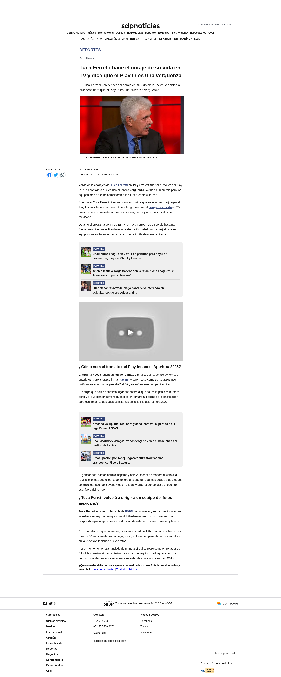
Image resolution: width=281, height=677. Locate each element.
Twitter (110, 569)
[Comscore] (227, 603)
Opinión (120, 32)
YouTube (121, 569)
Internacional (105, 32)
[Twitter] (56, 174)
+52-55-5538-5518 (103, 621)
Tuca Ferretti (87, 58)
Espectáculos (198, 32)
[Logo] (140, 26)
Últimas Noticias (76, 32)
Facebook (99, 569)
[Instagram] (56, 604)
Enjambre (150, 39)
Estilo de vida (135, 32)
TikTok (133, 569)
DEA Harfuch (168, 39)
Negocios (163, 32)
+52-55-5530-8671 (103, 626)
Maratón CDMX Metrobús (122, 39)
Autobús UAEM (91, 39)
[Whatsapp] (62, 174)
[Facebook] (49, 174)
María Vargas (190, 39)
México (92, 32)
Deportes (150, 32)
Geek (211, 32)
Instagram (146, 632)
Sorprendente (180, 32)
